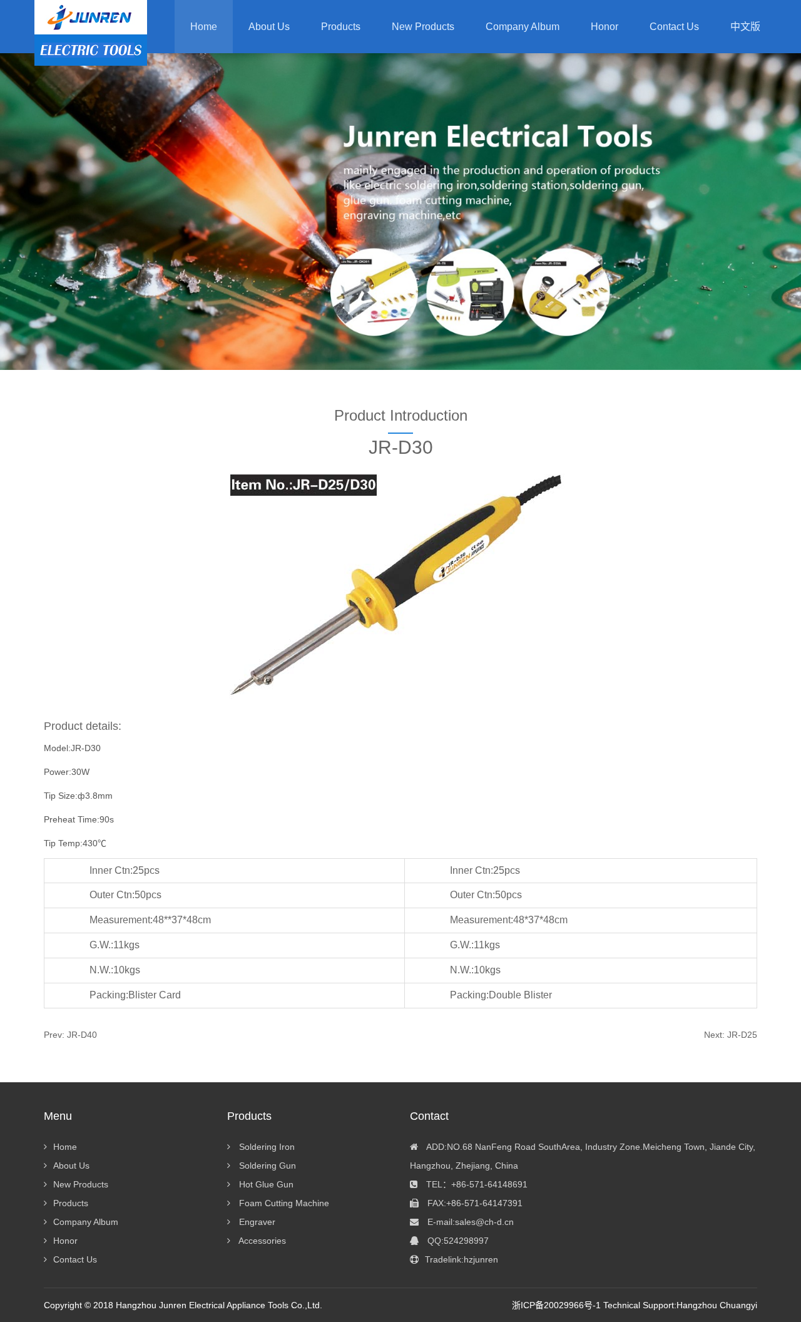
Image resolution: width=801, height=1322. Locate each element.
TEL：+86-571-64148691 (476, 1184)
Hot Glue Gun (265, 1184)
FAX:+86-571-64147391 (474, 1203)
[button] (340, 26)
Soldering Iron (266, 1147)
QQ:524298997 (457, 1241)
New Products (80, 1184)
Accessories (261, 1241)
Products (70, 1203)
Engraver (256, 1222)
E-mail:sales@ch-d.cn (469, 1222)
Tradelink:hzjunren (461, 1259)
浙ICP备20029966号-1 (556, 1305)
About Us (71, 1166)
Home (203, 26)
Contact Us (75, 1259)
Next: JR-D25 (730, 1035)
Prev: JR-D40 (70, 1035)
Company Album (85, 1222)
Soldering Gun (266, 1166)
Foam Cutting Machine (283, 1203)
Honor (65, 1241)
